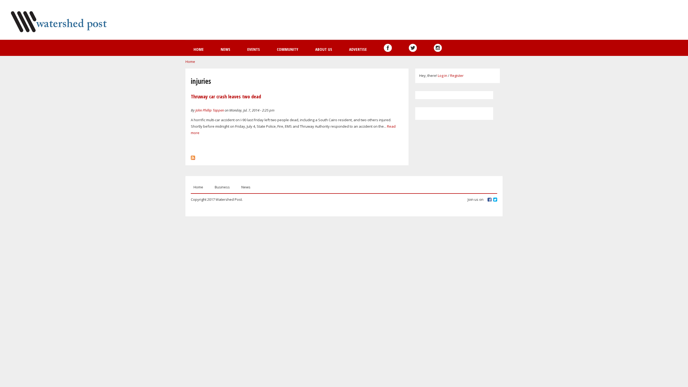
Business (222, 187)
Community (287, 49)
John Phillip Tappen (209, 110)
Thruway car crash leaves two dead (226, 96)
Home (199, 49)
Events (253, 49)
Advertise (358, 49)
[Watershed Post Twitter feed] (413, 48)
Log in (442, 75)
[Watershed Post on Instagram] (438, 48)
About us (323, 49)
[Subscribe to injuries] (193, 156)
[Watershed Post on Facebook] (388, 48)
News (225, 49)
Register (457, 75)
